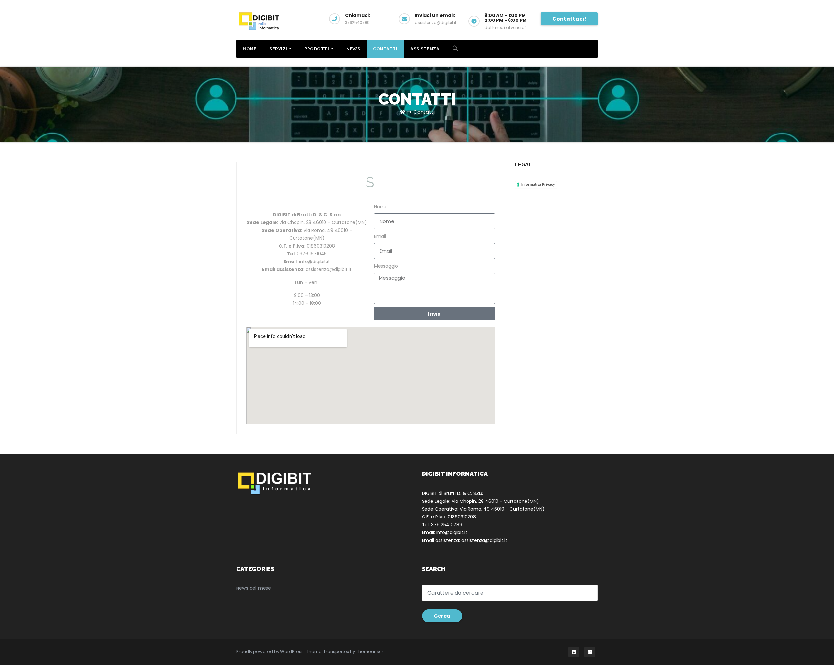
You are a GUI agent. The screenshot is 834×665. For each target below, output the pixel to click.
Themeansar (369, 651)
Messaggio (386, 266)
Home (249, 48)
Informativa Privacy (538, 184)
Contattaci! (569, 18)
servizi (278, 48)
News (353, 48)
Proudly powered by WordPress (270, 651)
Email (380, 236)
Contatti (385, 48)
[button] (455, 48)
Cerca (442, 616)
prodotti (317, 48)
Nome (381, 207)
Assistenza (424, 48)
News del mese (253, 588)
